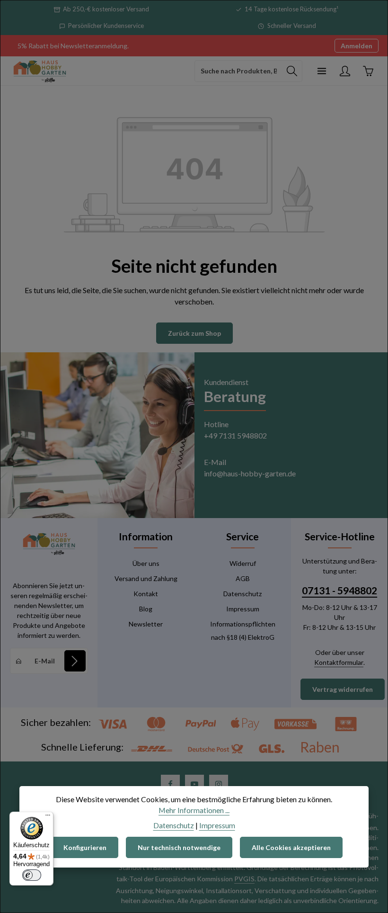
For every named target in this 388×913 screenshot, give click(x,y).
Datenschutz (242, 594)
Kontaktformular (338, 662)
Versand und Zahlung (146, 578)
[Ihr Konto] (344, 70)
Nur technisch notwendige (179, 847)
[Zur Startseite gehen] (40, 71)
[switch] (31, 875)
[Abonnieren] (75, 660)
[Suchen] (292, 71)
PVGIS (244, 879)
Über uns (145, 563)
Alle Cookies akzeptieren (291, 847)
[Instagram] (218, 784)
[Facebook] (170, 784)
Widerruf (242, 563)
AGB (243, 578)
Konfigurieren (84, 847)
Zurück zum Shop (194, 333)
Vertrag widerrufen (342, 689)
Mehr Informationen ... (194, 810)
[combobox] (238, 71)
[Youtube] (194, 784)
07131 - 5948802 (339, 590)
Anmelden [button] (356, 46)
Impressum (242, 609)
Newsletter (146, 624)
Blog (145, 609)
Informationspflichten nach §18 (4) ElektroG (242, 630)
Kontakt (145, 594)
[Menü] (321, 70)
